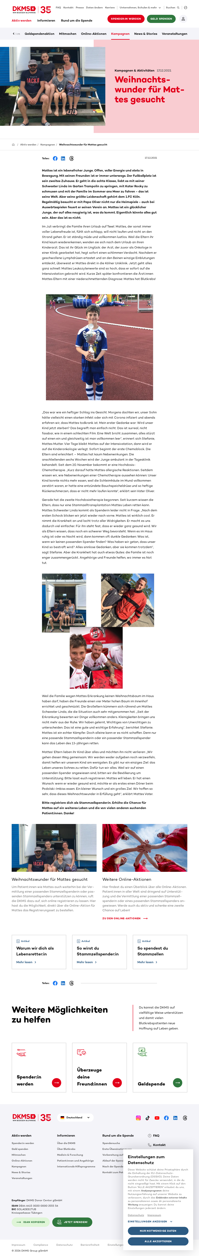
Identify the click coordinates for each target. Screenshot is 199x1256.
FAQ (58, 7)
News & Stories (145, 34)
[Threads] (185, 1117)
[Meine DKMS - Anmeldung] (183, 19)
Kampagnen (120, 34)
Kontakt (68, 7)
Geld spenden (20, 1149)
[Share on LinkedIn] (63, 158)
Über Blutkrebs (66, 1149)
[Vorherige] (20, 34)
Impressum (18, 1244)
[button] (125, 917)
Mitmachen (67, 34)
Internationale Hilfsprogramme (76, 1166)
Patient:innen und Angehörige (75, 1160)
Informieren (46, 20)
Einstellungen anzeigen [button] (147, 1221)
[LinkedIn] (175, 1117)
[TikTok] (147, 1117)
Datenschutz (64, 1244)
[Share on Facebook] (55, 158)
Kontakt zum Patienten (116, 1172)
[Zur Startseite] (32, 10)
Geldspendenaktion (39, 34)
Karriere (110, 7)
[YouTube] (157, 1117)
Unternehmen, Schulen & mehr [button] (138, 7)
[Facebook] (166, 1117)
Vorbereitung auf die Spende (119, 1154)
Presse (80, 7)
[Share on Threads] (71, 158)
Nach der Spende (112, 1166)
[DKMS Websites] (184, 8)
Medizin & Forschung (70, 1154)
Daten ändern (94, 7)
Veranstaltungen (174, 34)
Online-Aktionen (93, 34)
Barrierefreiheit (90, 1244)
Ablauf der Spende (113, 1160)
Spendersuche (111, 1143)
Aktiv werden (21, 20)
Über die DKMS (66, 1143)
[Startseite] (13, 144)
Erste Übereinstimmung (117, 1149)
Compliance (40, 1244)
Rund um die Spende (76, 20)
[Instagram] (138, 1117)
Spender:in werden (23, 1143)
